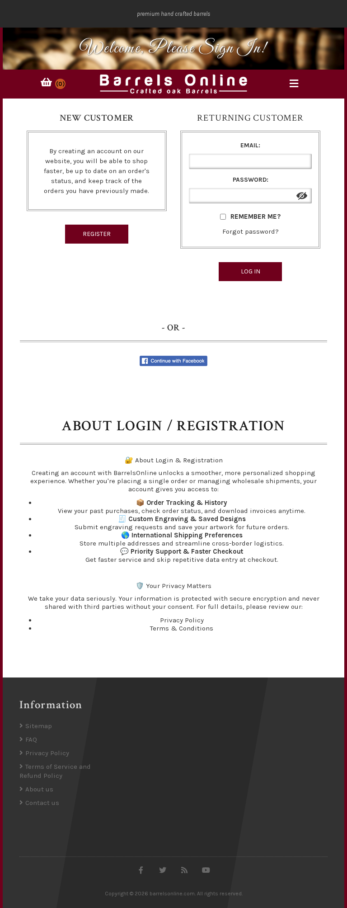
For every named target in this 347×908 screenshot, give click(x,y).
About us (39, 789)
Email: (250, 145)
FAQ (31, 739)
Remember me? (255, 216)
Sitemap (38, 726)
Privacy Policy (182, 620)
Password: (250, 179)
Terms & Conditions (181, 628)
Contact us (42, 803)
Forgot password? (250, 231)
